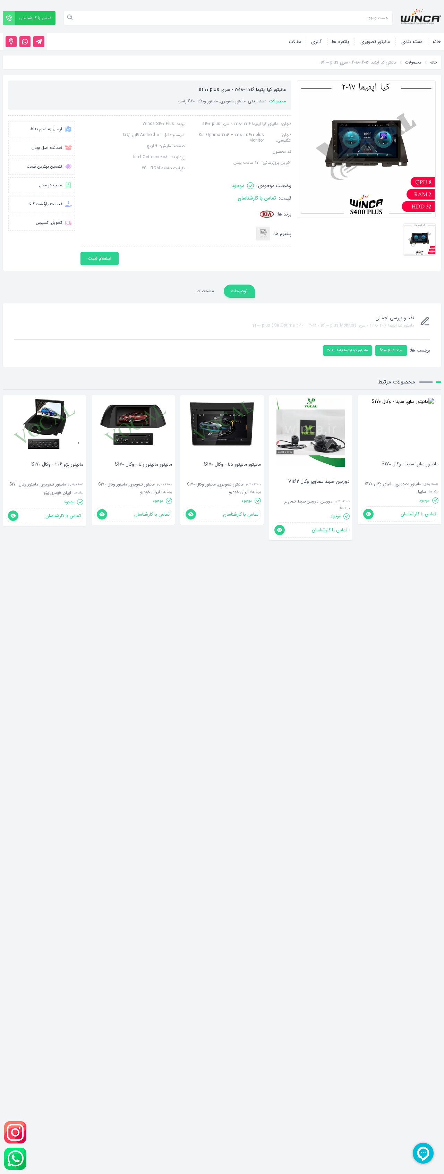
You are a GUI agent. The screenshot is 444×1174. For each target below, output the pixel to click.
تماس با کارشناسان (257, 198)
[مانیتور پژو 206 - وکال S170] (57, 475)
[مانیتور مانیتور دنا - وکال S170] (232, 475)
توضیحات (239, 291)
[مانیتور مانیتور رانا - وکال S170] (143, 475)
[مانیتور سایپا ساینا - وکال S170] (410, 474)
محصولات (413, 62)
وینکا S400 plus (391, 350)
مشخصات (205, 291)
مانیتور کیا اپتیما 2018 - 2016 (347, 350)
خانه (433, 62)
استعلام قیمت (99, 258)
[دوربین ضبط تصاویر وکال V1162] (319, 492)
